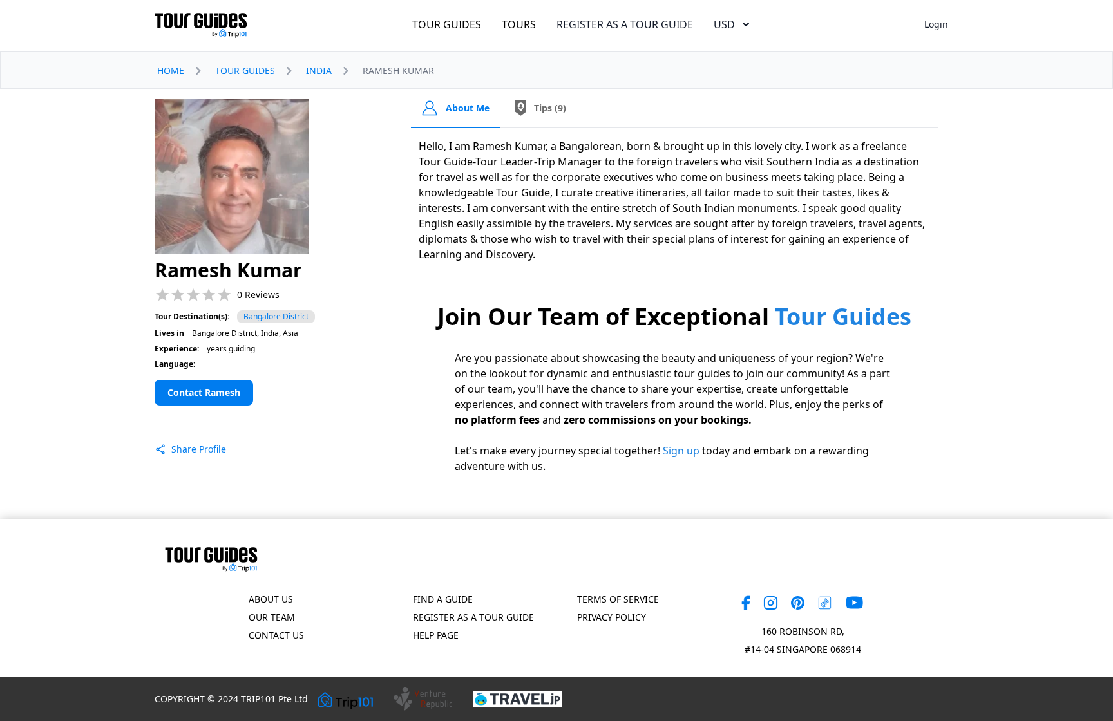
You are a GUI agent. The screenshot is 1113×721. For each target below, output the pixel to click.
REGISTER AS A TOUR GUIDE (624, 24)
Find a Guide (443, 599)
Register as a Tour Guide (473, 617)
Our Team (272, 617)
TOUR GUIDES (446, 24)
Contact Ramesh (203, 392)
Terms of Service (618, 599)
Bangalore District (276, 316)
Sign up (681, 451)
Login (936, 24)
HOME (170, 70)
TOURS (519, 24)
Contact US (276, 635)
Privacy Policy (611, 617)
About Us (271, 599)
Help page (436, 635)
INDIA (319, 70)
